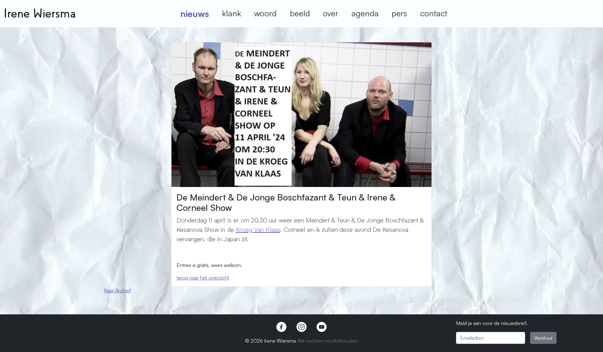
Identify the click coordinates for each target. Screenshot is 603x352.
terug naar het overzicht (203, 278)
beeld (300, 13)
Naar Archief (117, 290)
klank (231, 13)
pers (399, 13)
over (330, 13)
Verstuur (543, 338)
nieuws (194, 13)
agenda (365, 13)
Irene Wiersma (40, 13)
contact (433, 13)
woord (265, 13)
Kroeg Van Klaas (258, 229)
